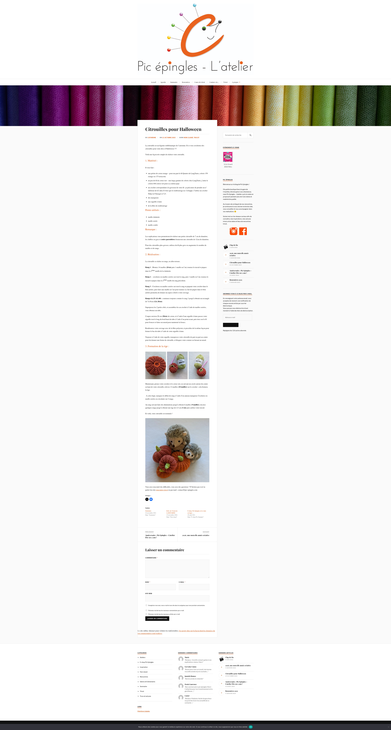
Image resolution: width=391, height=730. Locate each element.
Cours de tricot (199, 82)
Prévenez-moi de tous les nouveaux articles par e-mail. (164, 614)
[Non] (388, 727)
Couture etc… (214, 82)
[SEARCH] (250, 135)
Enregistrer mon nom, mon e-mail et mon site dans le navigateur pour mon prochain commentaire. (176, 605)
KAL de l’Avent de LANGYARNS (171, 512)
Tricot (225, 82)
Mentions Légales (143, 711)
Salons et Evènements (147, 681)
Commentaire (151, 558)
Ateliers (142, 657)
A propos (235, 82)
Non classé (188, 137)
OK (251, 727)
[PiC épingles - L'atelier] (195, 39)
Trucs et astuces (145, 696)
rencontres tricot (162, 490)
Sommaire (173, 82)
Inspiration (144, 667)
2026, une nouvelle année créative (195, 535)
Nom (147, 582)
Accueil (153, 82)
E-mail (182, 582)
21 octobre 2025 (169, 137)
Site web (148, 593)
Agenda (163, 82)
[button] (228, 160)
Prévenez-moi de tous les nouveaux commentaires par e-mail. (166, 610)
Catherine (152, 137)
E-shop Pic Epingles (147, 662)
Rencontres (186, 82)
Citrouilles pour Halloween (173, 129)
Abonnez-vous (231, 325)
